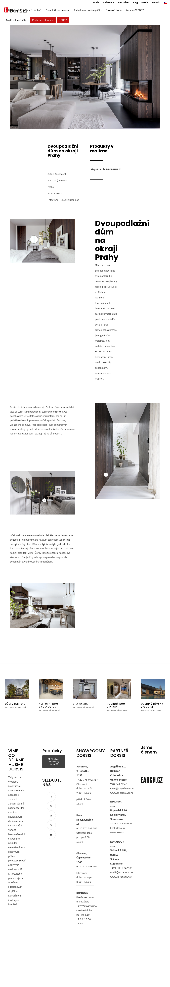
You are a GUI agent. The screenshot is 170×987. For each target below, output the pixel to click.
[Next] (160, 693)
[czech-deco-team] (152, 769)
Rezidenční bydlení (15, 707)
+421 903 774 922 (121, 868)
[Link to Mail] (51, 815)
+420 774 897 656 (86, 828)
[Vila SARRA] (85, 689)
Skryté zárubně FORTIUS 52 (106, 169)
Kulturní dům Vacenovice (48, 705)
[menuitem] (96, 2)
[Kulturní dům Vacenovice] (51, 689)
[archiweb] (152, 759)
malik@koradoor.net (121, 872)
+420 (79, 779)
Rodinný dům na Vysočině (152, 705)
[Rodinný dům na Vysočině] (153, 689)
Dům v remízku (15, 703)
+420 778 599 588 (86, 866)
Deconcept (60, 174)
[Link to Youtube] (51, 834)
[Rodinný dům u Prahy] (119, 689)
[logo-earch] (152, 780)
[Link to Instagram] (51, 825)
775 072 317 (90, 779)
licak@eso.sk (117, 828)
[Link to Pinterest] (51, 806)
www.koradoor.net (120, 876)
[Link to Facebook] (51, 796)
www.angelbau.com (121, 793)
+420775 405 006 (86, 906)
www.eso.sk (117, 832)
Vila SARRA (80, 703)
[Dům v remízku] (17, 689)
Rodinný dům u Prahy (116, 705)
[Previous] (10, 693)
